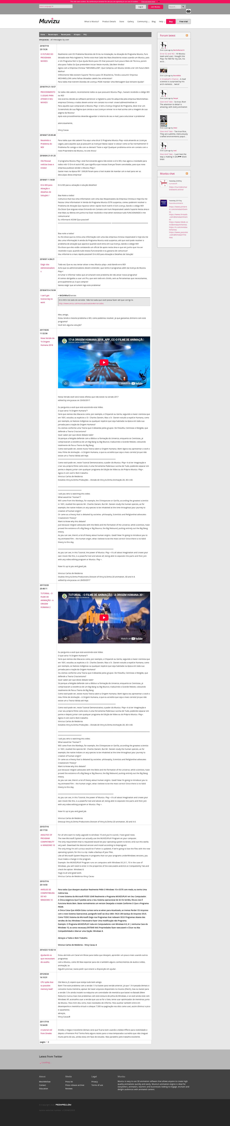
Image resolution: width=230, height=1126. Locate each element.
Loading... (46, 1062)
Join (155, 7)
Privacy (94, 1081)
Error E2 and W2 (167, 53)
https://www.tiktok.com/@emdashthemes (178, 223)
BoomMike (177, 76)
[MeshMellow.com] (63, 1105)
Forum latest (167, 35)
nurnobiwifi (173, 184)
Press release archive (74, 1085)
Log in (140, 7)
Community (142, 21)
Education (43, 1088)
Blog (154, 21)
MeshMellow (44, 1081)
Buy (171, 21)
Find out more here (148, 2)
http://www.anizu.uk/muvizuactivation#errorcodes (81, 303)
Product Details (109, 21)
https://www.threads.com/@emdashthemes (178, 217)
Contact (42, 1085)
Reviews (69, 1088)
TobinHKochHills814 (176, 203)
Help (161, 21)
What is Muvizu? (91, 21)
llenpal (175, 98)
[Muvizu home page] (49, 20)
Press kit (69, 1081)
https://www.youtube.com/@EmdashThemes (178, 235)
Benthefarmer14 (178, 50)
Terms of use (97, 1085)
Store (121, 21)
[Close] (159, 2)
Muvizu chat (167, 173)
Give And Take (166, 101)
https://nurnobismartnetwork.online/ (178, 188)
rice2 (174, 151)
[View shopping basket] (188, 10)
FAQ (85, 34)
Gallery (131, 21)
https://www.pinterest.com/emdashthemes (178, 209)
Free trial (183, 21)
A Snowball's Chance (169, 79)
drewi (175, 128)
